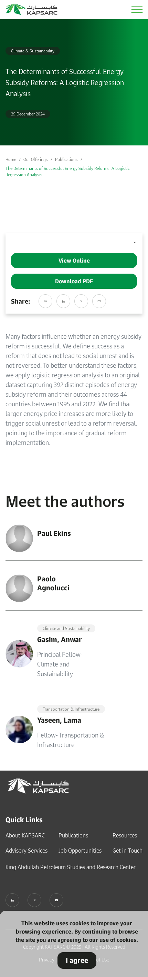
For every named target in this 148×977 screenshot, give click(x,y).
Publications (66, 159)
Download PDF (74, 281)
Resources (125, 835)
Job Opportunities (80, 850)
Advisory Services (26, 850)
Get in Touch (127, 850)
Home (11, 159)
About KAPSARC (25, 835)
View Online (74, 260)
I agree (77, 960)
